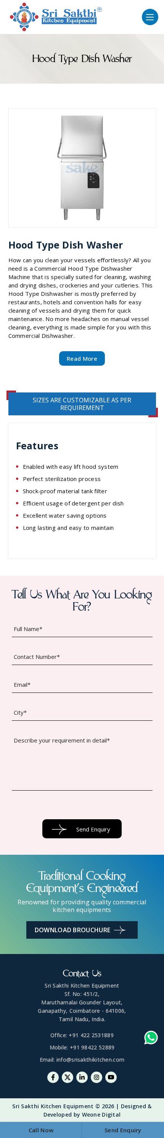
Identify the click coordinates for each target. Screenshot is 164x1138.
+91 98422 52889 (92, 1047)
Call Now (41, 1130)
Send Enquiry (123, 1130)
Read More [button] (82, 358)
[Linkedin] (82, 1077)
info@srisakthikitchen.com (90, 1059)
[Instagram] (96, 1077)
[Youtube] (111, 1077)
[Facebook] (53, 1077)
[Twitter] (67, 1077)
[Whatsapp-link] (151, 1038)
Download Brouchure (72, 930)
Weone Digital (101, 1114)
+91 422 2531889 (91, 1035)
